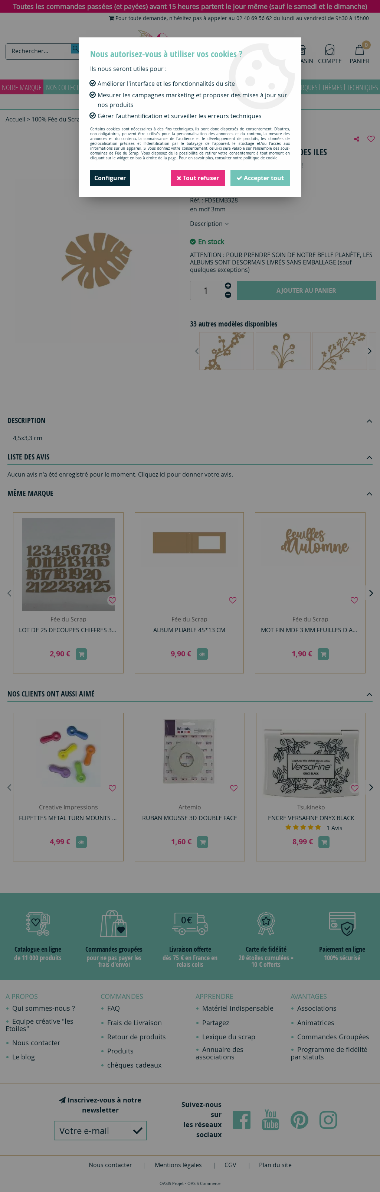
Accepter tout (263, 178)
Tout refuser (200, 178)
